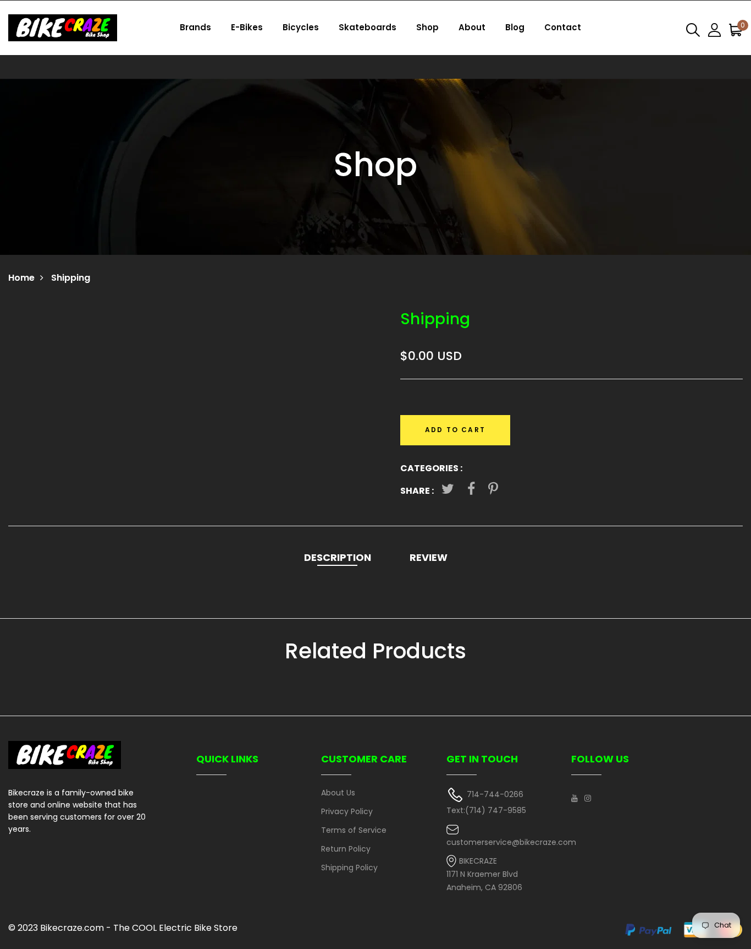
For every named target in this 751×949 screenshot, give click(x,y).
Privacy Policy (347, 811)
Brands (195, 27)
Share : (417, 490)
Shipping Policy (349, 867)
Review (429, 557)
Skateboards (367, 27)
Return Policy (346, 848)
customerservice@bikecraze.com (511, 842)
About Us (338, 792)
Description (337, 557)
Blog (514, 27)
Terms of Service (353, 830)
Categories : (431, 468)
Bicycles (301, 27)
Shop (427, 27)
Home (21, 277)
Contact (562, 27)
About (472, 27)
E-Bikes (247, 27)
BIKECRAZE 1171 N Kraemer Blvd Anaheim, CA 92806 (484, 874)
